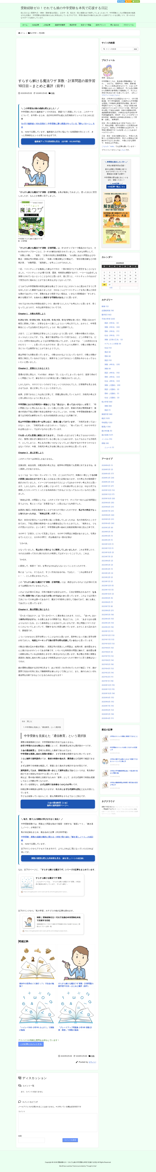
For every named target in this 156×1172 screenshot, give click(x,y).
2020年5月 (108, 714)
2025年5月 (108, 519)
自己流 (119, 811)
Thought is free (91, 1166)
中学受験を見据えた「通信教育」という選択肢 (42, 727)
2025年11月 (108, 494)
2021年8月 (107, 652)
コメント (21, 1111)
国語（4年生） (112, 373)
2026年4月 (108, 474)
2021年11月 (108, 639)
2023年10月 (108, 552)
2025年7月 (108, 511)
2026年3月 (108, 478)
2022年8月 (107, 602)
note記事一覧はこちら (116, 187)
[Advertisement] (57, 60)
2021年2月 (107, 677)
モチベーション (106, 814)
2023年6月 (107, 561)
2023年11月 (107, 548)
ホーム (22, 33)
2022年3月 (108, 623)
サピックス (118, 807)
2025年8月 (108, 507)
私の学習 (33, 33)
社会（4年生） (112, 381)
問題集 (114, 814)
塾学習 (106, 315)
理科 (108, 356)
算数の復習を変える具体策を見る (58, 858)
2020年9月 (108, 697)
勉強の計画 (124, 811)
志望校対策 (108, 310)
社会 (108, 348)
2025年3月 (107, 527)
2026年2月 (108, 482)
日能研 (136, 811)
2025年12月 (108, 490)
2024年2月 (107, 540)
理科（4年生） (112, 377)
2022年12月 (108, 585)
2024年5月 (107, 532)
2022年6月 (108, 610)
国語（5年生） (112, 323)
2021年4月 (108, 668)
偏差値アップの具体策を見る (58, 141)
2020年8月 (108, 702)
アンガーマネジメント (129, 807)
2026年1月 (108, 486)
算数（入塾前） (112, 385)
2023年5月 (107, 565)
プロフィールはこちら (110, 95)
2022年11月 (108, 590)
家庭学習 (107, 414)
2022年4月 (108, 619)
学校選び (107, 422)
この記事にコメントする (31, 1044)
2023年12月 (108, 544)
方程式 (119, 809)
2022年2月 (108, 627)
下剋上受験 (124, 809)
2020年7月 (108, 706)
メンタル (107, 439)
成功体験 (131, 811)
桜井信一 (113, 811)
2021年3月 (108, 673)
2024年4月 (107, 536)
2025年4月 (108, 523)
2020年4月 (108, 718)
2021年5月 (108, 664)
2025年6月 (108, 515)
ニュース (109, 447)
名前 (20, 1136)
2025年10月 (108, 498)
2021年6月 (108, 660)
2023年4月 (107, 569)
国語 (108, 360)
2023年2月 (107, 577)
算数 (43, 33)
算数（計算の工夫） (114, 339)
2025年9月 (108, 503)
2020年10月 (108, 693)
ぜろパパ (92, 1062)
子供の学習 (108, 319)
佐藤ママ (104, 811)
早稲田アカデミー (109, 809)
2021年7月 (108, 656)
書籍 (135, 809)
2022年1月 (107, 631)
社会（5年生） (112, 335)
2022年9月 (107, 598)
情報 (105, 443)
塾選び (106, 427)
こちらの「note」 (108, 146)
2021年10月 (108, 644)
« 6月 (110, 288)
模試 (106, 418)
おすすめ (131, 809)
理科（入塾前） (112, 393)
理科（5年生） (112, 331)
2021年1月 (107, 681)
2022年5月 (108, 615)
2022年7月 (107, 606)
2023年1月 (107, 581)
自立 (108, 811)
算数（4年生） (112, 364)
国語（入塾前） (112, 389)
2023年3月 (107, 573)
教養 (105, 306)
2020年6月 (108, 710)
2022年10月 (108, 594)
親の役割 (107, 435)
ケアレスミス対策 (113, 344)
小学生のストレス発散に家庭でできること (124, 736)
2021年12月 (108, 635)
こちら (123, 150)
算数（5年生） (112, 327)
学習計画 (108, 807)
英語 (108, 352)
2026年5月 (107, 469)
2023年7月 (107, 556)
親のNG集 (107, 431)
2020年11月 (108, 689)
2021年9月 (108, 648)
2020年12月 (108, 685)
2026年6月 (107, 465)
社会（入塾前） (112, 398)
